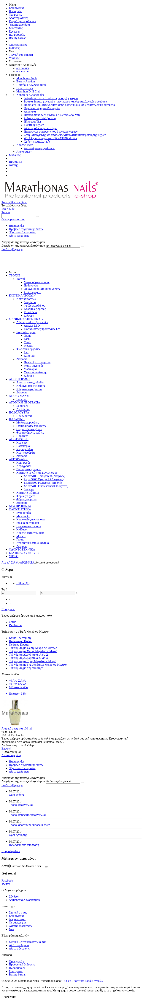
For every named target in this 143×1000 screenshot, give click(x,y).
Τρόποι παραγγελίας (21, 804)
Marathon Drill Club (28, 91)
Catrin (12, 621)
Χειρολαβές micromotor (30, 519)
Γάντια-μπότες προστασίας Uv (42, 328)
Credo (27, 342)
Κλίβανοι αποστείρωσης (30, 385)
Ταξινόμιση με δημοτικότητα (26, 668)
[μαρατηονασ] (50, 198)
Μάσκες (21, 536)
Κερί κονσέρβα (25, 452)
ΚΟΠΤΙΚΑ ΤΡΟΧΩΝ (22, 295)
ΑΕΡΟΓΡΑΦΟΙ (18, 459)
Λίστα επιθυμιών (19, 235)
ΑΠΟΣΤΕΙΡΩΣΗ (19, 379)
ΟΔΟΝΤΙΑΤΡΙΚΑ (20, 509)
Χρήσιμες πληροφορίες (30, 94)
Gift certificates (18, 44)
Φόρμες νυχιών (25, 496)
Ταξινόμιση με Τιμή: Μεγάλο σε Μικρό (32, 661)
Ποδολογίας (31, 285)
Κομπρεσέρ (23, 462)
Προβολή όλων (10, 851)
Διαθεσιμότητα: (10, 745)
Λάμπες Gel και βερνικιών (32, 322)
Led (26, 352)
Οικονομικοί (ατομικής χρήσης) (42, 288)
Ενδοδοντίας (23, 512)
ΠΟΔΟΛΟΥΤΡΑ (19, 412)
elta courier (22, 71)
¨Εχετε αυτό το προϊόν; (22, 232)
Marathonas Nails (26, 78)
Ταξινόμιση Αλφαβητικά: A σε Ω (28, 654)
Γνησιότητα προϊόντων (22, 21)
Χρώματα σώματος (27, 492)
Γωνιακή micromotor (28, 526)
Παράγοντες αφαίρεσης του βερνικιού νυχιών (50, 131)
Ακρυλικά (30, 111)
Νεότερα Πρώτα (18, 644)
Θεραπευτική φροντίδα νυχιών (42, 108)
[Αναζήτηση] (37, 216)
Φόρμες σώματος (26, 499)
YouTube (14, 58)
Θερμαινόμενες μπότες (30, 432)
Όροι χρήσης (16, 794)
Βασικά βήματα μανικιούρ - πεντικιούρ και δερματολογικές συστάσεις (65, 101)
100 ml (22, 583)
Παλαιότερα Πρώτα (20, 641)
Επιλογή (6, 748)
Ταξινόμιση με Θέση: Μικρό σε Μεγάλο (33, 647)
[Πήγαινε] (82, 246)
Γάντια (20, 539)
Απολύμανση (24, 151)
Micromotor (23, 516)
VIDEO (13, 556)
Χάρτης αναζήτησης (20, 925)
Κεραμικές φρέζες (35, 308)
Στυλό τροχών (32, 292)
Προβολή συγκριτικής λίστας (26, 229)
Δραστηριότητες (18, 17)
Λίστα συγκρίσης (11, 755)
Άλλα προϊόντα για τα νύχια (40, 128)
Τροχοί (20, 278)
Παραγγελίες (16, 225)
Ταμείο (5, 212)
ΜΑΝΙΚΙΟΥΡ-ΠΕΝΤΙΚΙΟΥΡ (27, 318)
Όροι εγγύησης (18, 834)
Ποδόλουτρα (24, 415)
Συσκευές (14, 155)
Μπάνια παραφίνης (27, 422)
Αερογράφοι (23, 466)
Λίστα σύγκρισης (19, 948)
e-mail (5, 865)
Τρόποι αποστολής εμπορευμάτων (29, 824)
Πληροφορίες (17, 34)
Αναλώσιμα (23, 409)
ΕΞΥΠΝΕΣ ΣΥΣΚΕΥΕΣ (24, 552)
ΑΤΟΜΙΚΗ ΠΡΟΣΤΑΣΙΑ (24, 402)
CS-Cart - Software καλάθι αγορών (82, 980)
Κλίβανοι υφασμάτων (29, 389)
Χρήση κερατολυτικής (37, 141)
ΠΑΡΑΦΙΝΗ (17, 419)
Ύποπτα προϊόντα (19, 24)
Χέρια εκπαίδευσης (35, 372)
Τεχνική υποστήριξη (21, 54)
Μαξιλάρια (30, 369)
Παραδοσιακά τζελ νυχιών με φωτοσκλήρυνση (52, 114)
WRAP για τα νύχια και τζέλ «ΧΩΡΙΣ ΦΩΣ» (50, 138)
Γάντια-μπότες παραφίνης (31, 425)
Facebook (7, 880)
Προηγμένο (8, 609)
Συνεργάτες (16, 28)
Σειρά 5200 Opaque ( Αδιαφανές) (43, 479)
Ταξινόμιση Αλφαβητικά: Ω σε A (28, 657)
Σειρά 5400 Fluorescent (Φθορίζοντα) (46, 486)
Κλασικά (29, 355)
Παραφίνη (22, 435)
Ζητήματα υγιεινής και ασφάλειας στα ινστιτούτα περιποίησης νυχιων (65, 134)
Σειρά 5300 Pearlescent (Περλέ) (43, 482)
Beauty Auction (25, 81)
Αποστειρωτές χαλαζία (30, 382)
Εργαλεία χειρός (26, 332)
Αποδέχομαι (8, 996)
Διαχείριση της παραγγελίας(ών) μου (23, 245)
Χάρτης (13, 165)
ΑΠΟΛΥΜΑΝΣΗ (20, 395)
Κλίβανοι (21, 529)
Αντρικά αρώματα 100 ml (16, 728)
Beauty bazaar (17, 38)
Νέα (11, 929)
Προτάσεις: (15, 161)
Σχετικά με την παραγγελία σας (27, 941)
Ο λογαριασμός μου (13, 219)
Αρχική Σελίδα (10, 562)
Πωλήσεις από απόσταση (24, 844)
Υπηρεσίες (15, 14)
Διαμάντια (30, 302)
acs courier (22, 68)
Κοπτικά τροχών (26, 298)
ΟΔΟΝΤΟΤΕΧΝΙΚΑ (22, 549)
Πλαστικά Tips (32, 121)
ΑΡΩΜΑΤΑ (27, 562)
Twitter (5, 883)
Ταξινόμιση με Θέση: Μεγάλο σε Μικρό (33, 651)
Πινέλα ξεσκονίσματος (37, 362)
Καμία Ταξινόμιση (20, 637)
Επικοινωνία (16, 7)
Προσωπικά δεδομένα (22, 964)
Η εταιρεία (15, 11)
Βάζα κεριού (23, 445)
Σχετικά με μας (18, 912)
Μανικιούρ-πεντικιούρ (37, 282)
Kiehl (27, 339)
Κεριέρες (21, 442)
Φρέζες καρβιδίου (34, 305)
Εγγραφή (14, 31)
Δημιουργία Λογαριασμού (24, 899)
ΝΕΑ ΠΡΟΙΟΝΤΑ (20, 506)
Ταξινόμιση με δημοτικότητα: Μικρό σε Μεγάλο (38, 664)
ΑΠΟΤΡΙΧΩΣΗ (18, 439)
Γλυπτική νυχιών (34, 124)
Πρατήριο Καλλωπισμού (31, 84)
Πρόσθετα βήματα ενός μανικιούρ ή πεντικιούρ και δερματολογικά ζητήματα (69, 104)
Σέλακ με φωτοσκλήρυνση (40, 118)
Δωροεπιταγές (17, 919)
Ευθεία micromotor (27, 522)
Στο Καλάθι (8, 208)
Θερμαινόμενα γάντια (29, 429)
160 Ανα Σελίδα (18, 687)
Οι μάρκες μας (17, 922)
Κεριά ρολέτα (24, 449)
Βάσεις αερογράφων (28, 469)
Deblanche (15, 625)
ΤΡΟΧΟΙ (14, 275)
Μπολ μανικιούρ (34, 365)
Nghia (27, 335)
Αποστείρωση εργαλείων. (39, 148)
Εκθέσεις (14, 48)
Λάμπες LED (32, 325)
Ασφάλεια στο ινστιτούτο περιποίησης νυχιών (51, 98)
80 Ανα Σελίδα (17, 683)
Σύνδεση (6, 249)
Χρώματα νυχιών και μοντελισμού (37, 472)
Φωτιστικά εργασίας (28, 349)
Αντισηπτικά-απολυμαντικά (32, 542)
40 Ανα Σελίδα (17, 680)
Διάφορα (29, 315)
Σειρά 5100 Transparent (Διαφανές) (44, 476)
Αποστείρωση (24, 144)
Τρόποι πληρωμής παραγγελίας (27, 814)
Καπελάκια (30, 312)
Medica (28, 345)
